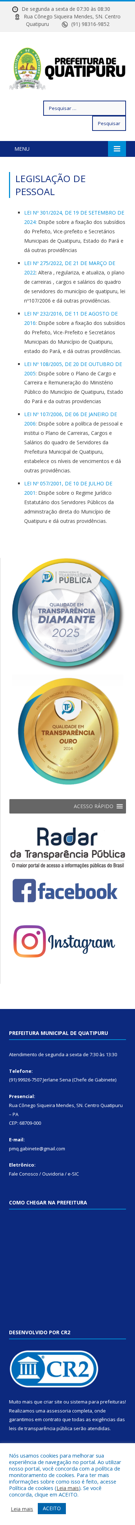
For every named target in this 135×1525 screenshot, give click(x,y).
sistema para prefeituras (97, 1401)
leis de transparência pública (40, 1428)
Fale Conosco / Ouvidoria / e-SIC (44, 1174)
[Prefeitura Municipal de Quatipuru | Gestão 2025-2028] (67, 67)
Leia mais (68, 1488)
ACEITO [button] (52, 1508)
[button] (93, 806)
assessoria (58, 1410)
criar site (53, 1401)
